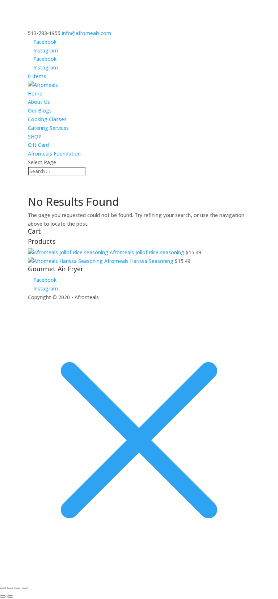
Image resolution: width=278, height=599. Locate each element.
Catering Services (48, 127)
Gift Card (38, 144)
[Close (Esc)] (25, 588)
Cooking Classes (47, 119)
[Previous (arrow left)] (3, 596)
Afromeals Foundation (54, 153)
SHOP (35, 136)
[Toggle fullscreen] (10, 588)
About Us (39, 101)
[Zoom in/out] (3, 588)
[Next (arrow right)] (10, 596)
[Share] (17, 588)
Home (35, 93)
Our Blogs (40, 110)
